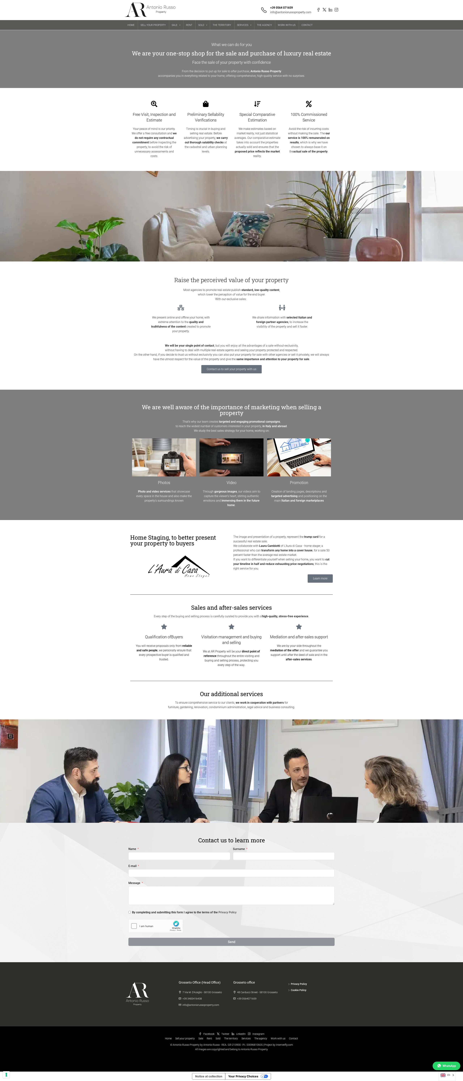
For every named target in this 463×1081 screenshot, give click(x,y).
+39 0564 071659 (281, 7)
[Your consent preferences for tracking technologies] (6, 1074)
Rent (209, 1038)
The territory (231, 1038)
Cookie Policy (298, 990)
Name (132, 849)
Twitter (225, 1033)
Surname (239, 849)
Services (246, 1038)
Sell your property (185, 1038)
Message (134, 883)
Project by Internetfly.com (278, 1044)
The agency (260, 1038)
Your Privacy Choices (243, 1076)
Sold (218, 1038)
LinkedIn (241, 1033)
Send (231, 942)
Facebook (208, 1033)
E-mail (132, 866)
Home (168, 1038)
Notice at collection (208, 1076)
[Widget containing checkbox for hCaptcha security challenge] (155, 926)
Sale (200, 1038)
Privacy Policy (227, 912)
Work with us (278, 1038)
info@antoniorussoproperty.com (290, 12)
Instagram (258, 1033)
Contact (293, 1038)
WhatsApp (449, 1066)
